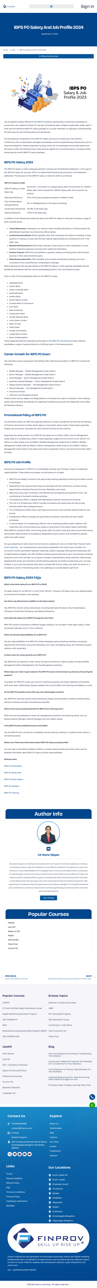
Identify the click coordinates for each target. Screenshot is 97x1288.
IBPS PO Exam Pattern (13, 779)
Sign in (87, 6)
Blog (51, 1046)
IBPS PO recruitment (61, 341)
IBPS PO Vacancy (11, 793)
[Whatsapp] (92, 1105)
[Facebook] (24, 1154)
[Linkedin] (15, 1154)
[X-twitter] (10, 1154)
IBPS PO (41, 122)
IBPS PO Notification (13, 766)
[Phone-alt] (92, 1097)
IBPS (9, 172)
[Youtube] (29, 1154)
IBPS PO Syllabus (11, 786)
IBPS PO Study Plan (12, 773)
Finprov (59, 564)
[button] (51, 6)
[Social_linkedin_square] (48, 849)
